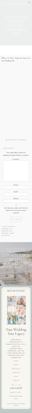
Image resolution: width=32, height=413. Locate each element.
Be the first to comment (16, 140)
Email (16, 192)
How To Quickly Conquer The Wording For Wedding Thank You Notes (8, 231)
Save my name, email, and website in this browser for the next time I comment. (16, 210)
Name (16, 185)
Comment (16, 159)
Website (16, 198)
